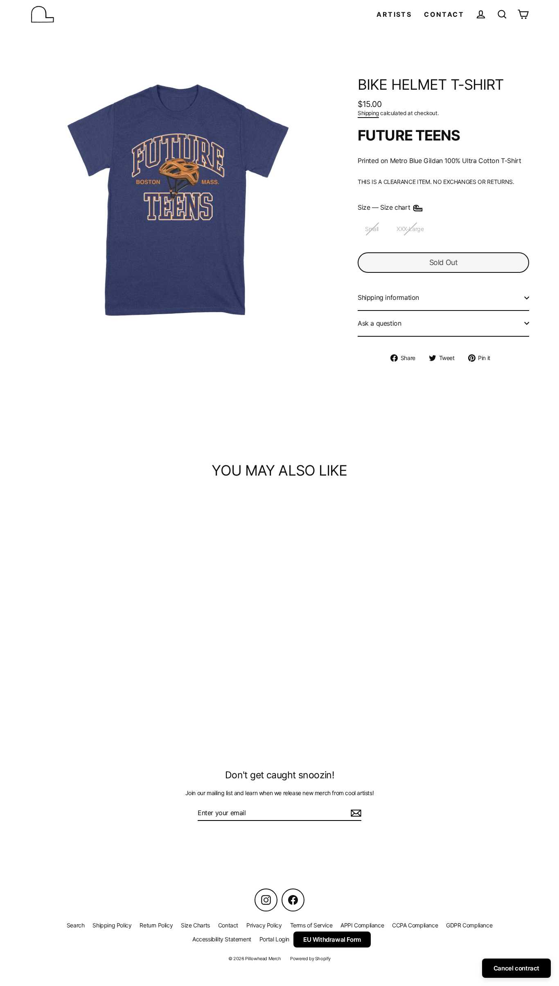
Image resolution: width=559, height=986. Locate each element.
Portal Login (274, 939)
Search (76, 925)
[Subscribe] (354, 813)
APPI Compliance (362, 925)
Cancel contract (516, 968)
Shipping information (388, 297)
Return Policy (156, 925)
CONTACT (444, 14)
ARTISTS (394, 14)
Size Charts (195, 925)
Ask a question (379, 323)
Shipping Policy (111, 925)
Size (385, 208)
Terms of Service (311, 925)
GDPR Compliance (469, 925)
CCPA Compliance (415, 925)
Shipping (368, 113)
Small (372, 228)
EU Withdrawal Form (332, 939)
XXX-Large (410, 228)
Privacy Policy (264, 925)
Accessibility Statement (221, 939)
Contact (228, 925)
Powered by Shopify (310, 958)
